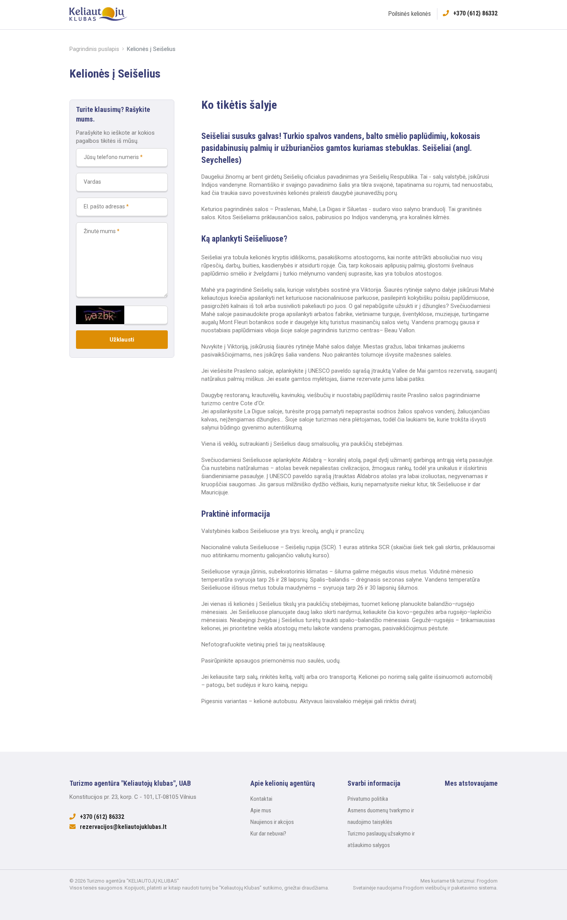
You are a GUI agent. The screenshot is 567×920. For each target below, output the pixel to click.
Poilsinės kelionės (409, 13)
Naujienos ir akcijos (272, 822)
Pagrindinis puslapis (94, 49)
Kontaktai (261, 798)
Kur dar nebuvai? (268, 833)
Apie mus (260, 810)
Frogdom (487, 881)
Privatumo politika (368, 798)
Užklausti (122, 339)
